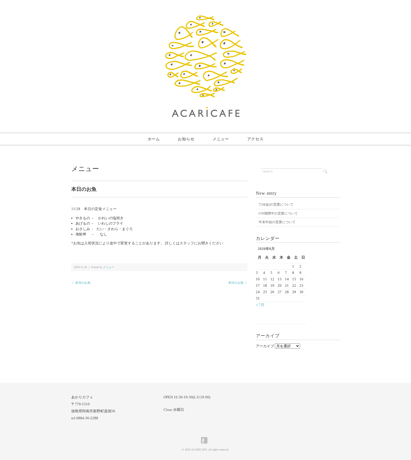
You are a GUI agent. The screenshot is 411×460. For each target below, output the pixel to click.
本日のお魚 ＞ (237, 282)
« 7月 (260, 305)
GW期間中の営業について (278, 213)
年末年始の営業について (277, 222)
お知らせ (186, 139)
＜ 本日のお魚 (81, 282)
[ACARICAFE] (205, 18)
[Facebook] (205, 440)
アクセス (255, 139)
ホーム (154, 139)
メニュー (220, 139)
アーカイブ (265, 346)
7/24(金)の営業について (276, 204)
